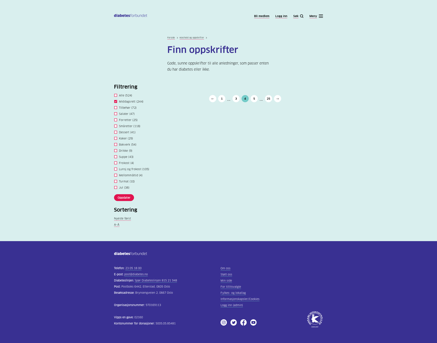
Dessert (127, 132)
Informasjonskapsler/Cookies (240, 299)
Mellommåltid (131, 175)
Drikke (125, 150)
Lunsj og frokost (134, 169)
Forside (171, 37)
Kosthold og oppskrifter (192, 37)
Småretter (129, 126)
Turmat (127, 181)
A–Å (116, 224)
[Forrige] (212, 98)
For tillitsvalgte (231, 286)
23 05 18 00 (133, 268)
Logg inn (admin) (232, 305)
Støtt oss (226, 274)
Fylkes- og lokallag (233, 293)
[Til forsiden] (130, 16)
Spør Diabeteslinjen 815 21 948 (156, 280)
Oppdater (124, 197)
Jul (124, 187)
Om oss (225, 268)
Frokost (126, 163)
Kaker (126, 138)
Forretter (128, 120)
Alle (125, 95)
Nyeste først (122, 218)
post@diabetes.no (136, 274)
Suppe (126, 157)
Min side (226, 280)
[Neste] (277, 98)
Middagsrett (131, 101)
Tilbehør (128, 107)
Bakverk (127, 144)
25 (268, 98)
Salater (127, 114)
